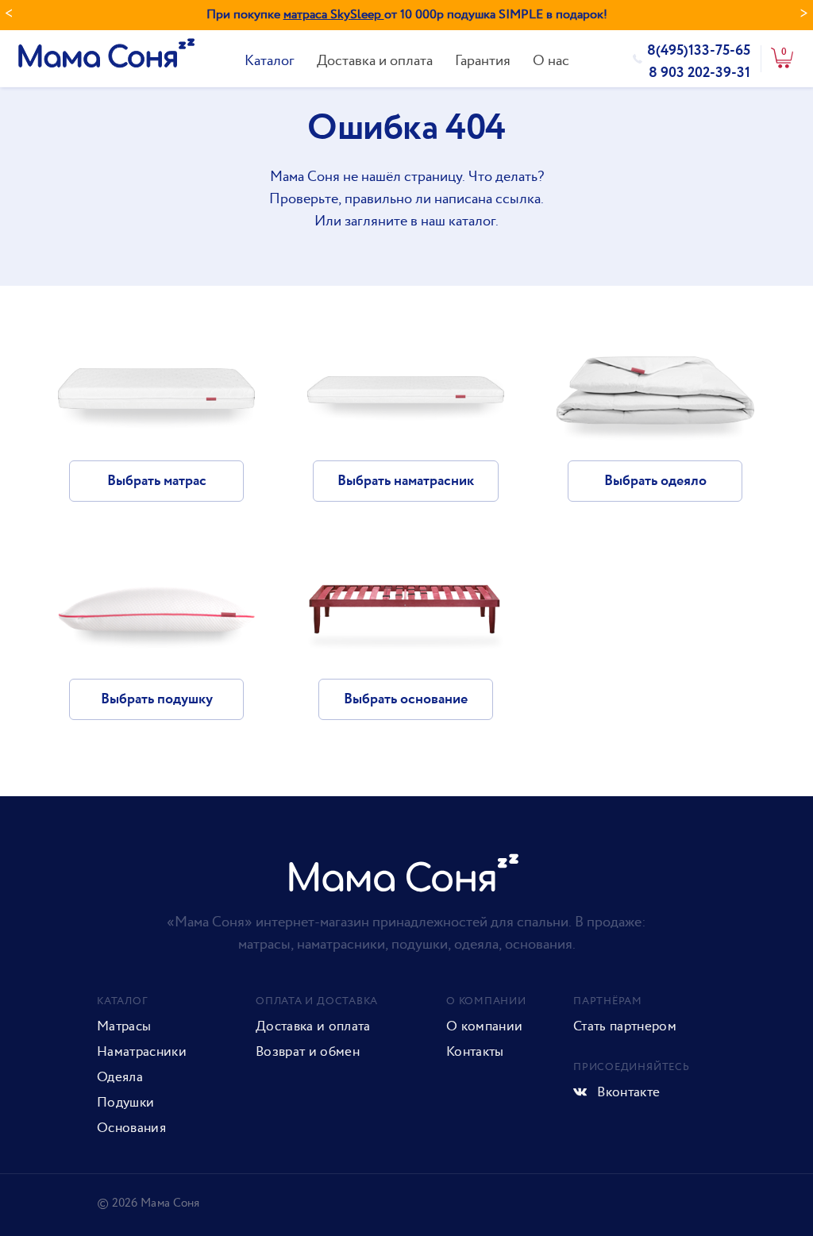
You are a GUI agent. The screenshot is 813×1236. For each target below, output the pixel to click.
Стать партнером (624, 1026)
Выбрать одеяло (655, 481)
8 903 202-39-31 (699, 73)
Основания (131, 1128)
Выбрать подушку (157, 699)
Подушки (125, 1102)
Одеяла (120, 1077)
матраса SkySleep (333, 15)
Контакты (475, 1051)
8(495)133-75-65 (698, 50)
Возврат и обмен (308, 1051)
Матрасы (124, 1026)
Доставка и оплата (375, 61)
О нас (551, 61)
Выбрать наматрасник (405, 481)
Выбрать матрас (156, 481)
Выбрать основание (406, 699)
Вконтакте (627, 1092)
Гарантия (483, 61)
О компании (484, 1026)
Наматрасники (142, 1051)
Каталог (270, 61)
